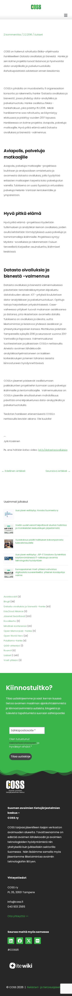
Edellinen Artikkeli (13, 471)
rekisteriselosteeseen (22, 743)
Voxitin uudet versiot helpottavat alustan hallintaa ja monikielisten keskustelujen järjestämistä (41, 527)
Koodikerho (10, 621)
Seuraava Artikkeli (58, 471)
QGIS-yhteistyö (12, 645)
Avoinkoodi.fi (10, 596)
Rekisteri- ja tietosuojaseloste (46, 987)
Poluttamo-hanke (13, 640)
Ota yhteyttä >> (18, 916)
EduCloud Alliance (13, 611)
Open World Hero (13, 635)
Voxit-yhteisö (11, 660)
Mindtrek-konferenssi (15, 626)
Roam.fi (8, 650)
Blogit (7, 601)
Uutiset (38, 34)
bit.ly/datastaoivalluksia (52, 450)
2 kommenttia (12, 34)
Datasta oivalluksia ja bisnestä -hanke (25, 606)
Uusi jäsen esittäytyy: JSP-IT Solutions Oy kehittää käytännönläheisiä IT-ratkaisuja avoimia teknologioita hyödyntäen (40, 557)
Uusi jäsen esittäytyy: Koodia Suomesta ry (36, 510)
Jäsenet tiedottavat (14, 616)
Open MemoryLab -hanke (18, 631)
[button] (66, 15)
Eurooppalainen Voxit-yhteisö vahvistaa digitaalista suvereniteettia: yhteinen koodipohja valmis (40, 572)
